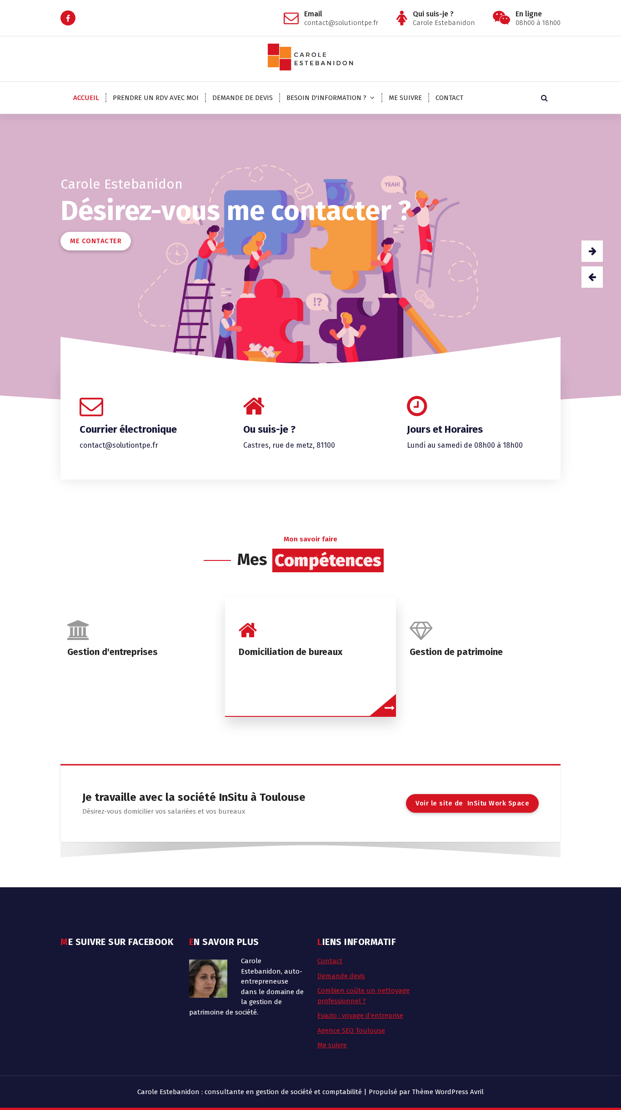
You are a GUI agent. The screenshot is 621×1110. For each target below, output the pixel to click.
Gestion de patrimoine (456, 651)
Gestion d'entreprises (112, 651)
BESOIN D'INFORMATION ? (326, 98)
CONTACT (449, 98)
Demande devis (341, 976)
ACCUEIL (86, 98)
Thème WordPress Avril (448, 1092)
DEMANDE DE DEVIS (242, 98)
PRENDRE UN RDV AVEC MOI (156, 98)
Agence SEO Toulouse (351, 1030)
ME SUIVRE (405, 98)
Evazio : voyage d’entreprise (360, 1015)
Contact (329, 961)
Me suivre (332, 1045)
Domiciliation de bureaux (290, 651)
